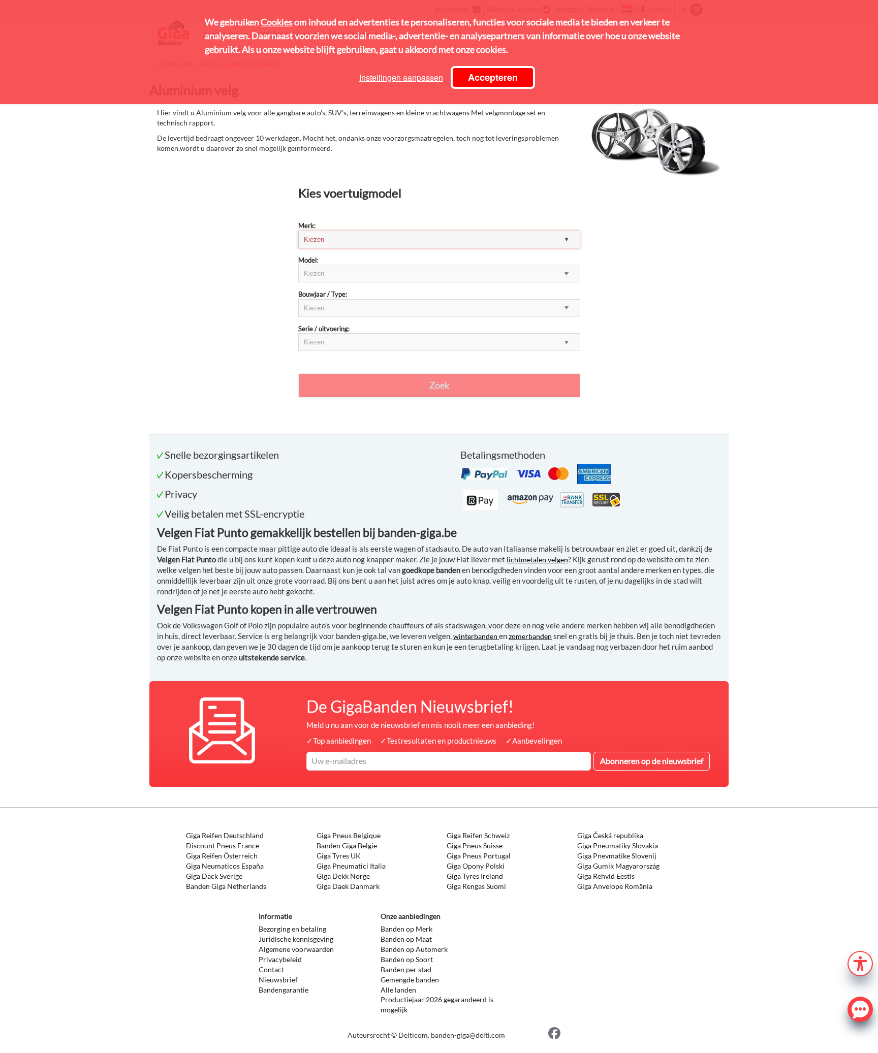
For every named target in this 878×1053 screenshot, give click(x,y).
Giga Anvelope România (614, 886)
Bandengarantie (283, 989)
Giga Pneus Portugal (479, 855)
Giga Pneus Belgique (349, 835)
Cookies (277, 21)
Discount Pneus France (222, 845)
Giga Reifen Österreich (222, 855)
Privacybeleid (280, 959)
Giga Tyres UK (339, 855)
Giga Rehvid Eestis (606, 876)
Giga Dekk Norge (343, 876)
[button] (860, 962)
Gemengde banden (410, 979)
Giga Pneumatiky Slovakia (617, 845)
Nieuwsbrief (278, 979)
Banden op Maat (406, 939)
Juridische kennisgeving (296, 939)
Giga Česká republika (610, 835)
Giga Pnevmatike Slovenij (616, 855)
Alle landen (398, 989)
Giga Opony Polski (476, 865)
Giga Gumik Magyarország (618, 865)
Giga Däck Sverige (214, 876)
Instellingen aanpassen (401, 77)
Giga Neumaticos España (225, 865)
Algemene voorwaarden (296, 949)
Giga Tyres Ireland (475, 876)
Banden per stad (406, 969)
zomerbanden (530, 636)
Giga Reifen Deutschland (225, 835)
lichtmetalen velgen (537, 559)
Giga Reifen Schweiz (478, 835)
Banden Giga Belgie (347, 845)
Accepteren (493, 77)
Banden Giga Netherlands (226, 886)
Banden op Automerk (414, 949)
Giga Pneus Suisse (475, 845)
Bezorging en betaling (292, 928)
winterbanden (476, 636)
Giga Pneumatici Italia (351, 865)
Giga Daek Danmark (348, 886)
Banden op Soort (407, 959)
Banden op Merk (406, 928)
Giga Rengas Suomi (476, 886)
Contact (271, 969)
